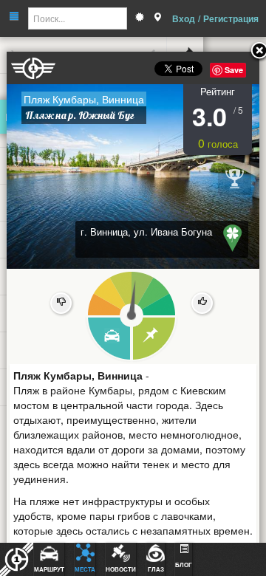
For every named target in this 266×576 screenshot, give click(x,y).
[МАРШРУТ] (108, 339)
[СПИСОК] (155, 339)
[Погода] (139, 18)
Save (234, 69)
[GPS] (157, 18)
